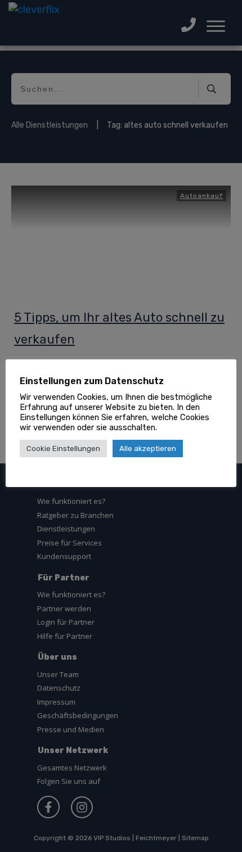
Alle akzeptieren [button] (147, 448)
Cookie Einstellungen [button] (63, 448)
